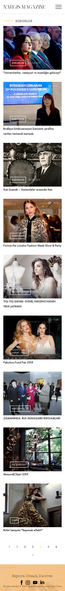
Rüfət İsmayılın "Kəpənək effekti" (23, 530)
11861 (56, 86)
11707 (56, 30)
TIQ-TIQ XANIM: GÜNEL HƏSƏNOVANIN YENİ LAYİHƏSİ (29, 303)
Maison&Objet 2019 (15, 474)
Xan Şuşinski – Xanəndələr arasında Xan (27, 189)
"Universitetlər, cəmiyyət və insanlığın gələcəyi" (32, 73)
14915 (56, 259)
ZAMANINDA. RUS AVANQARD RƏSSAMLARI (31, 418)
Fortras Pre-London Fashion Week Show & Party (32, 245)
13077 (55, 147)
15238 (55, 487)
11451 (56, 431)
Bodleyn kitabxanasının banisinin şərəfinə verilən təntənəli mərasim (28, 131)
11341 (56, 319)
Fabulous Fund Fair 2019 (18, 362)
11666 (55, 375)
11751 (56, 203)
